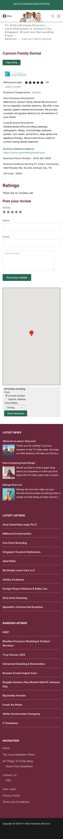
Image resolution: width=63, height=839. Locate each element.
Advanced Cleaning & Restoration (24, 663)
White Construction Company (21, 713)
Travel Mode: (11, 403)
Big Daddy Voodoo (14, 695)
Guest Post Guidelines (19, 766)
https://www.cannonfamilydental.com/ (24, 152)
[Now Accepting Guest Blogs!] (9, 473)
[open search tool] (52, 16)
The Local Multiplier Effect (19, 754)
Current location (16, 395)
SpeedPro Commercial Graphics (23, 607)
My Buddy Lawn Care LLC (19, 570)
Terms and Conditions (16, 801)
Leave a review (13, 86)
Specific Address (17, 399)
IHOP (6, 632)
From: (7, 392)
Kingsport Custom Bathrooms (22, 552)
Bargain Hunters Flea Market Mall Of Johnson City (31, 684)
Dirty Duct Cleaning (15, 597)
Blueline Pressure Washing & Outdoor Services (26, 643)
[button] (31, 333)
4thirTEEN (9, 561)
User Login (9, 789)
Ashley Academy (13, 579)
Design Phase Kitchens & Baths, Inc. (25, 588)
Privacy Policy (11, 795)
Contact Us (9, 775)
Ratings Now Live (12, 484)
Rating (6, 207)
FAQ (8, 780)
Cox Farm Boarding (15, 542)
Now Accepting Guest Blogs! (19, 462)
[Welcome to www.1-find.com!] (9, 451)
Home (6, 748)
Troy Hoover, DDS (14, 654)
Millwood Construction (17, 533)
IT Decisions (10, 723)
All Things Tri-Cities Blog (18, 761)
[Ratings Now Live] (9, 494)
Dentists (36, 92)
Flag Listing (11, 62)
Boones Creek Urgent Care (20, 673)
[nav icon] (58, 16)
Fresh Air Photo (12, 704)
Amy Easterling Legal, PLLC (20, 524)
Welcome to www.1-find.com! (19, 441)
